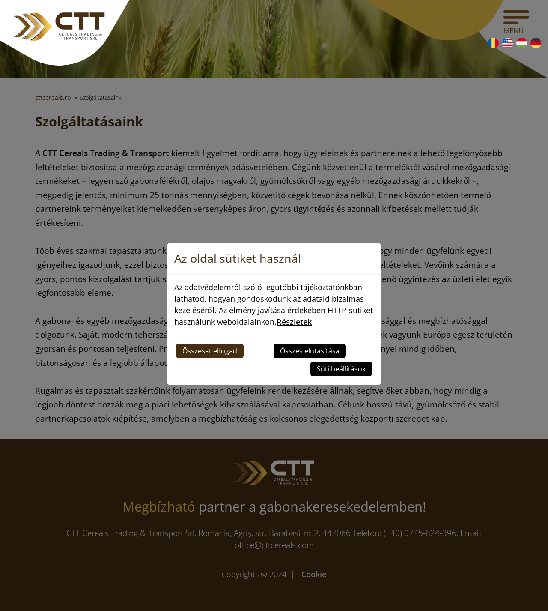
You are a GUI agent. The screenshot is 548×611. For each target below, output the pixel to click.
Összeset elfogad (209, 351)
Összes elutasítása (310, 351)
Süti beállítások (341, 369)
